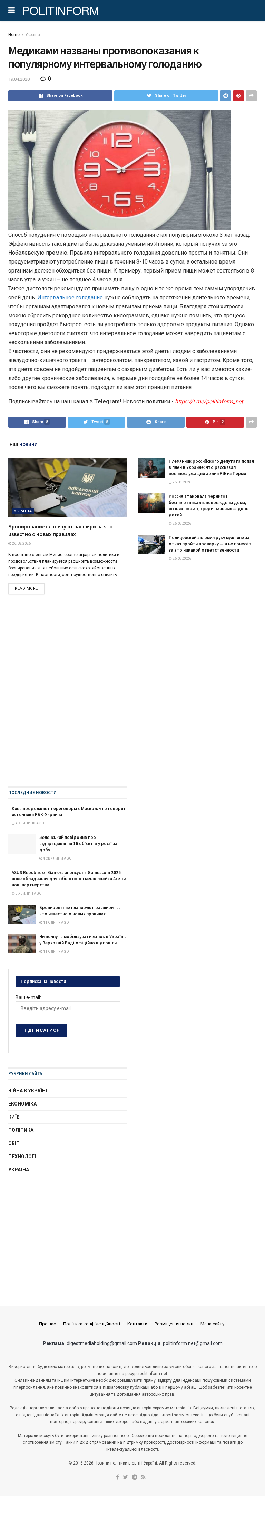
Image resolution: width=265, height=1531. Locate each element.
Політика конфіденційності (91, 1323)
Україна (32, 34)
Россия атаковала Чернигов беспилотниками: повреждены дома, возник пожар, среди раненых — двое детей (208, 505)
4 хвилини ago (29, 823)
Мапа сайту (212, 1323)
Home (14, 34)
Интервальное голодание (69, 297)
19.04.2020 (19, 79)
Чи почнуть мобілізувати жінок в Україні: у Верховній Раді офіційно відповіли (82, 940)
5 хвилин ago (28, 893)
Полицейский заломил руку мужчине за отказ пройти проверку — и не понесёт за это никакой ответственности (210, 544)
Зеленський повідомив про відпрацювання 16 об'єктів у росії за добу (78, 843)
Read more (26, 588)
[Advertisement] (68, 1233)
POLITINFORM (60, 10)
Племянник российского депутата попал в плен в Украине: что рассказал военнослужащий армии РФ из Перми (211, 467)
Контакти (137, 1323)
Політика (20, 1130)
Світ (14, 1143)
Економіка (22, 1104)
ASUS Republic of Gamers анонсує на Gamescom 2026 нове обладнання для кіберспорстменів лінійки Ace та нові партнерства (69, 879)
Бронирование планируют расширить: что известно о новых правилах (79, 911)
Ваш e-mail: (28, 997)
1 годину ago (55, 922)
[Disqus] (132, 698)
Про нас (47, 1323)
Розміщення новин (174, 1323)
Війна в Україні (27, 1090)
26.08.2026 (21, 543)
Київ (14, 1117)
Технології (23, 1156)
